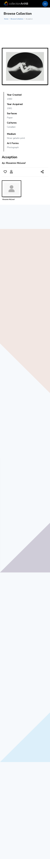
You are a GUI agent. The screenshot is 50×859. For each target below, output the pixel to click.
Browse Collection (17, 19)
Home (6, 19)
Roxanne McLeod (15, 163)
